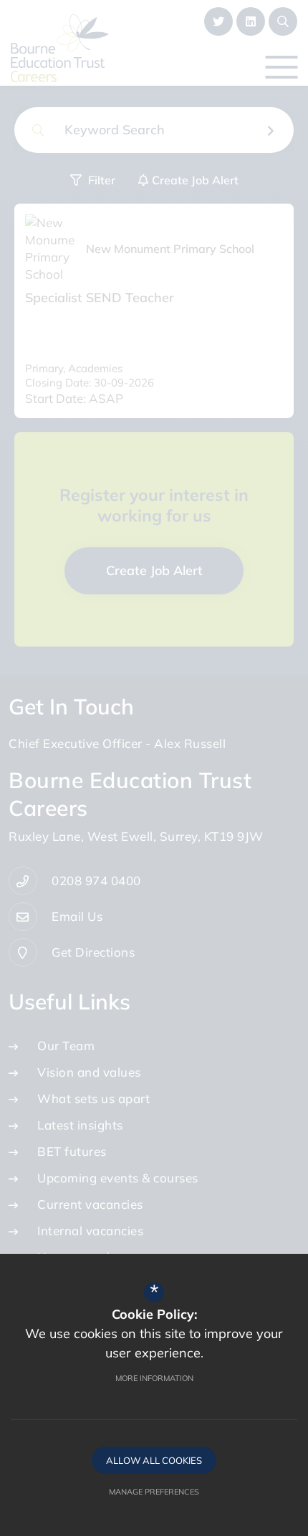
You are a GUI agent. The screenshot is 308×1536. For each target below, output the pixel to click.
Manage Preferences (154, 1492)
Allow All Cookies (154, 1460)
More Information (154, 1378)
